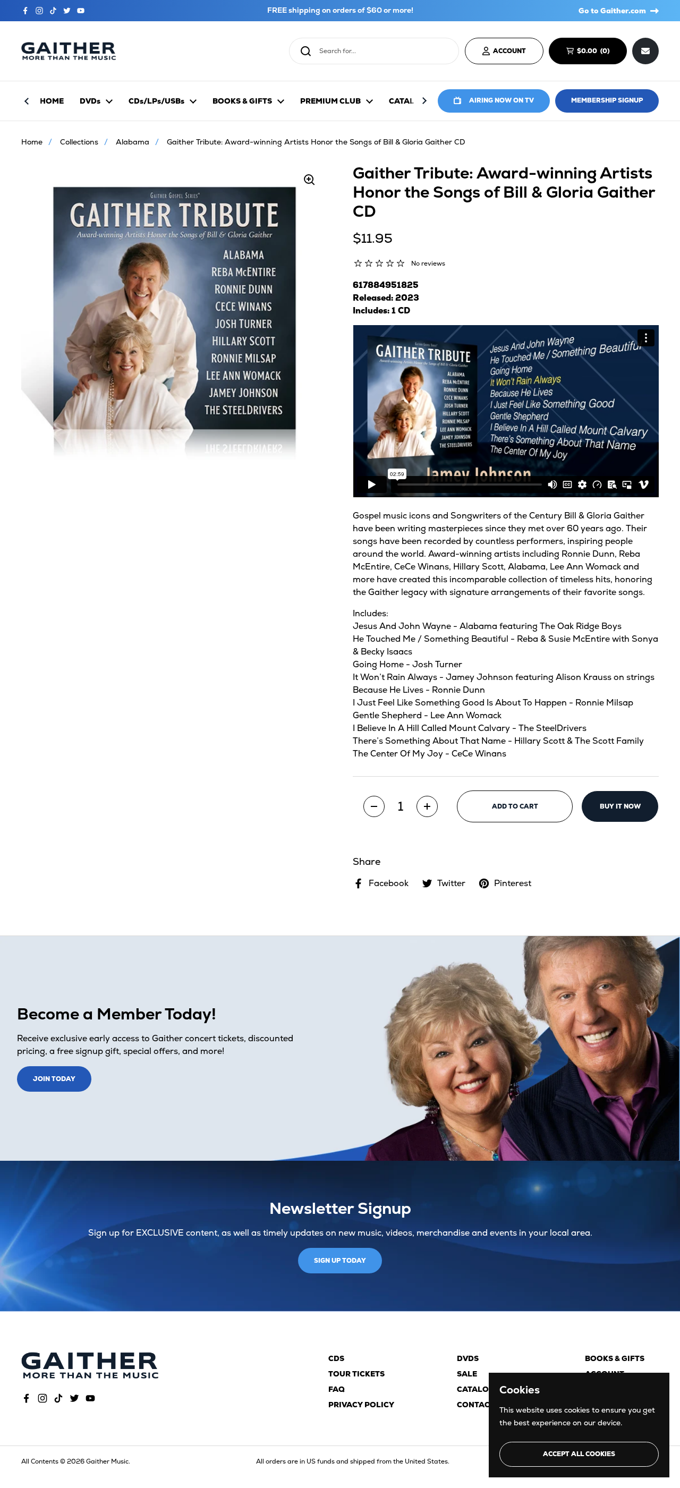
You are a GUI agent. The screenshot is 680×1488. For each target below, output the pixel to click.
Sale (467, 1374)
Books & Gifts (614, 1358)
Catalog (476, 1389)
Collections (79, 142)
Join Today (54, 1079)
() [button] (598, 52)
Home (31, 142)
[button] (374, 806)
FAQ (336, 1389)
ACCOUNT (509, 51)
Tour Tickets (356, 1374)
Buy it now (620, 806)
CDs (336, 1358)
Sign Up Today (340, 1260)
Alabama (132, 142)
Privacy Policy (361, 1404)
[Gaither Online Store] (68, 51)
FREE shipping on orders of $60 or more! (340, 10)
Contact (476, 1404)
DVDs (468, 1358)
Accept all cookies (579, 1454)
